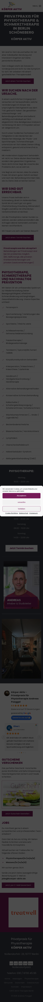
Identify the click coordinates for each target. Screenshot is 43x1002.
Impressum (33, 513)
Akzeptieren (21, 496)
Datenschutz (23, 513)
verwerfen (21, 502)
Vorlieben (21, 509)
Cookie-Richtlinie (11, 513)
